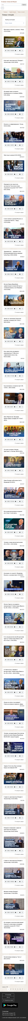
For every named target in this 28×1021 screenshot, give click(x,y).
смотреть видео (20, 54)
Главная (5, 12)
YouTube (8, 994)
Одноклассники (8, 1000)
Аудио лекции (12, 12)
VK (9, 997)
